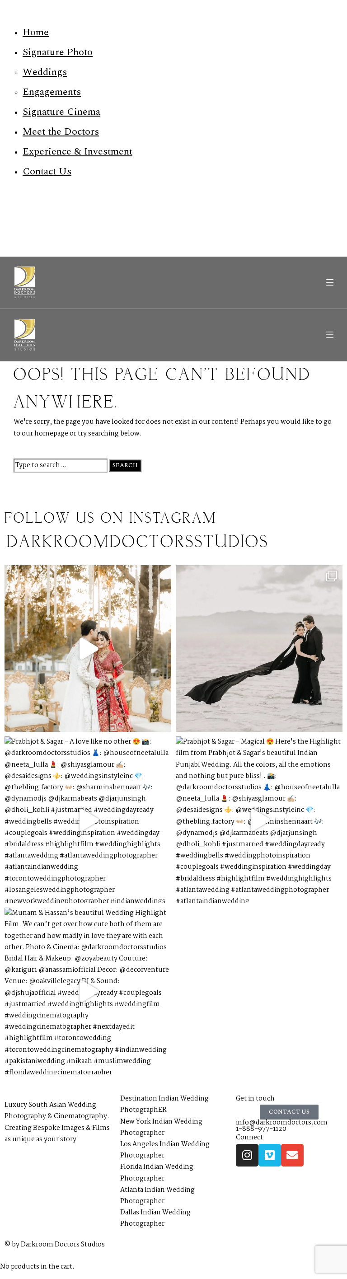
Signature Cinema (61, 111)
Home (36, 32)
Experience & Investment (77, 151)
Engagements (52, 91)
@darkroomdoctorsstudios (137, 542)
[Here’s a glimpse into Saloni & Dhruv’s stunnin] (88, 648)
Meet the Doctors (61, 131)
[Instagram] (247, 1155)
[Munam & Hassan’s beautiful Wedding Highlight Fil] (88, 991)
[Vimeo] (269, 1155)
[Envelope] (292, 1155)
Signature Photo (58, 52)
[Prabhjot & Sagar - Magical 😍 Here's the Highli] (259, 819)
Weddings (45, 72)
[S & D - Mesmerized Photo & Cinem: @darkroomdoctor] (259, 648)
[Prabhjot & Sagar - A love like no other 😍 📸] (88, 819)
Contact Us (47, 171)
